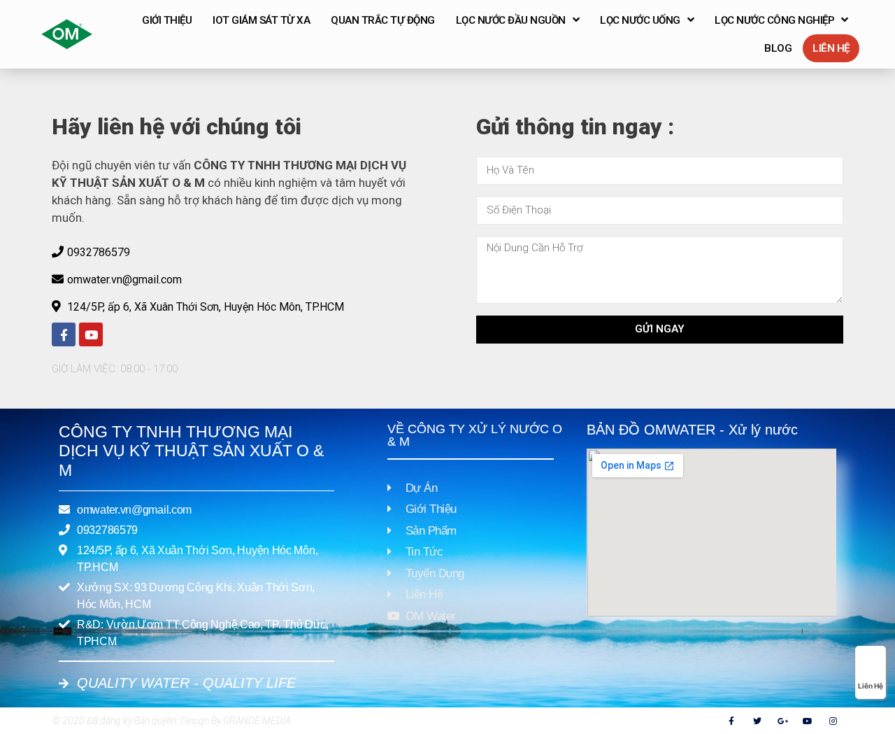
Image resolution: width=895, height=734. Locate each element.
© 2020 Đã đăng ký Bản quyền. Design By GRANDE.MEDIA (171, 720)
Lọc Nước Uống (640, 20)
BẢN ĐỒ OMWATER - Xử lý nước (692, 429)
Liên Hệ (831, 48)
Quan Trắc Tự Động (383, 20)
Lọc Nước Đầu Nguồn (511, 20)
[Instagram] (833, 721)
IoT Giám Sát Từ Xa (261, 20)
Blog (778, 48)
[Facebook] (64, 334)
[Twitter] (757, 721)
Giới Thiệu (167, 20)
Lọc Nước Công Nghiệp (774, 20)
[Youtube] (91, 334)
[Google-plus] (782, 721)
